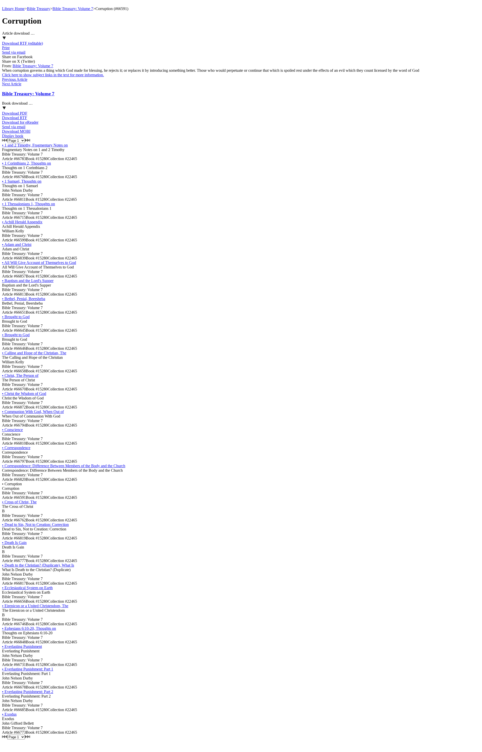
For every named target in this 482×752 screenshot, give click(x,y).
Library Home (13, 9)
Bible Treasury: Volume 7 (72, 9)
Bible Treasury (38, 9)
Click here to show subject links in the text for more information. (53, 75)
